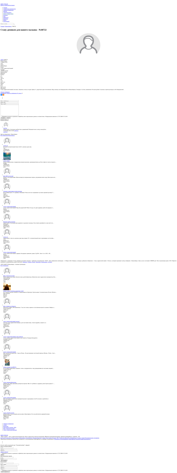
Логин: (2, 449)
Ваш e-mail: (3, 464)
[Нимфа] (7, 159)
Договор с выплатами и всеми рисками (12, 191)
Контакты (5, 18)
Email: (2, 458)
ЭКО (58, 438)
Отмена (8, 117)
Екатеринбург (29, 438)
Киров (33, 262)
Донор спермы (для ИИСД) (9, 367)
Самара (43, 438)
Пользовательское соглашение (92, 438)
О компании (8, 438)
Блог (4, 16)
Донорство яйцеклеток (64, 438)
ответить (16, 130)
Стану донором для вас (8, 412)
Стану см (5, 145)
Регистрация (11, 5)
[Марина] (7, 174)
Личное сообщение (5, 92)
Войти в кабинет (5, 5)
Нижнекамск (44, 262)
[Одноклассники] (3, 95)
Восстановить (4, 460)
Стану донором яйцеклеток (9, 382)
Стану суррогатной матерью (10, 430)
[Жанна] (7, 205)
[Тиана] (7, 190)
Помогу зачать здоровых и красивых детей (13, 291)
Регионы (54, 438)
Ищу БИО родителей (8, 176)
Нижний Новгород (37, 438)
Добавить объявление (8, 10)
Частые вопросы (15, 438)
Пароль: (2, 450)
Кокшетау (25, 262)
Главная (5, 7)
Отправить (3, 117)
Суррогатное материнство (9, 8)
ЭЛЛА (2, 59)
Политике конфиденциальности (83, 439)
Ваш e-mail (3, 101)
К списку (19, 93)
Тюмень (30, 262)
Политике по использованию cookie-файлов (64, 439)
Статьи (5, 425)
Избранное (5, 17)
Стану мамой (6, 160)
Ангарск (50, 262)
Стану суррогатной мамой (9, 206)
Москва (5, 11)
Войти (4, 20)
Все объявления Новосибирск (8, 135)
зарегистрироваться (5, 471)
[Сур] (7, 144)
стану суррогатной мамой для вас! (11, 321)
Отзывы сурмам (81, 438)
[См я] (7, 235)
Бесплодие (5, 426)
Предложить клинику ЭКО (9, 427)
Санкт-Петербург (7, 12)
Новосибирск (22, 438)
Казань (50, 438)
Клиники (5, 15)
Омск (47, 438)
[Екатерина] (7, 220)
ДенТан (5, 128)
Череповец (38, 262)
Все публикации (4, 265)
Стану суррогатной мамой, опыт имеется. (13, 336)
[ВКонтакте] (1, 95)
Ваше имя (3, 102)
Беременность (73, 438)
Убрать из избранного (12, 93)
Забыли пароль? (4, 452)
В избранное (3, 93)
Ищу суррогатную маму (9, 275)
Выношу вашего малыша (9, 221)
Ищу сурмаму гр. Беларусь (9, 306)
